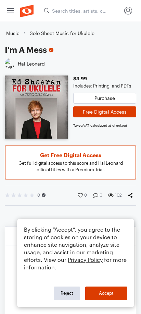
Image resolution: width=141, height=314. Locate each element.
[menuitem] (10, 11)
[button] (43, 195)
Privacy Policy (85, 259)
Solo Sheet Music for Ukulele (62, 33)
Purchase (104, 98)
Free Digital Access (105, 112)
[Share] (131, 195)
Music (13, 33)
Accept (106, 293)
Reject (67, 293)
